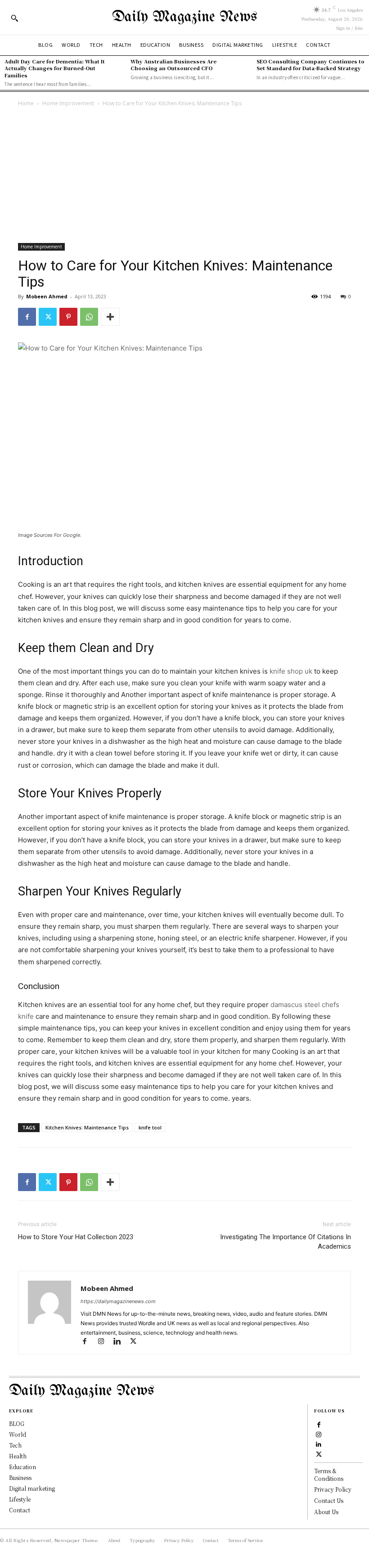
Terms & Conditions (328, 1474)
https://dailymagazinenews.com (118, 1301)
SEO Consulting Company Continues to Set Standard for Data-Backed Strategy (310, 65)
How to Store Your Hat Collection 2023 (75, 1237)
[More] (110, 317)
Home (26, 103)
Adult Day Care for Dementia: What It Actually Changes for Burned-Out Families (54, 68)
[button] (14, 18)
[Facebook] (27, 317)
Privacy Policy (332, 1489)
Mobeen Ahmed (47, 296)
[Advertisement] (184, 176)
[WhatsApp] (89, 317)
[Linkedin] (121, 1342)
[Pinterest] (68, 317)
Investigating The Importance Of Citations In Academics (285, 1241)
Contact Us (328, 1500)
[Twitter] (48, 317)
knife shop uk (291, 671)
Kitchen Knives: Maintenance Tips (87, 1127)
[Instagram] (105, 1342)
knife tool (150, 1127)
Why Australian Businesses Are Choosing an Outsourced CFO (173, 65)
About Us (326, 1512)
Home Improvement (68, 103)
